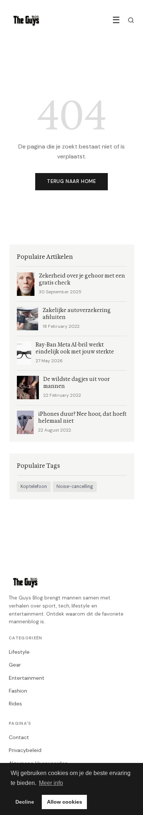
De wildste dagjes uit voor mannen (76, 383)
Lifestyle (19, 652)
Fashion (18, 690)
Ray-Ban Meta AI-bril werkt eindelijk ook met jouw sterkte (75, 348)
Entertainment (26, 678)
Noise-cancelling (74, 486)
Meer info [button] (51, 783)
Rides (15, 703)
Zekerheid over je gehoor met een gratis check (82, 279)
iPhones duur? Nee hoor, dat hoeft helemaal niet (82, 418)
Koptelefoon (34, 486)
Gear (15, 664)
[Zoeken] (131, 20)
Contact (19, 737)
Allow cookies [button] (64, 802)
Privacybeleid (25, 750)
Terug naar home (71, 181)
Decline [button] (24, 802)
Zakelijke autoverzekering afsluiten (77, 314)
